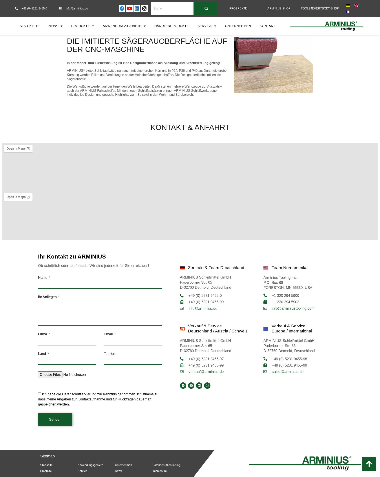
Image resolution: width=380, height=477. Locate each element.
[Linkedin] (136, 8)
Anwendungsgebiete (122, 26)
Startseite (30, 26)
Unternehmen (238, 26)
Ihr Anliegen (48, 297)
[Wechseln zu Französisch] (348, 12)
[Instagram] (144, 8)
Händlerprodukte (171, 26)
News (53, 26)
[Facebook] (122, 8)
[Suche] (206, 8)
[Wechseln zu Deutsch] (348, 5)
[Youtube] (129, 8)
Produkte (80, 26)
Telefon (109, 354)
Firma (43, 334)
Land (42, 354)
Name (43, 277)
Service (204, 26)
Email (109, 334)
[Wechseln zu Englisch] (356, 5)
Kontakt (267, 26)
